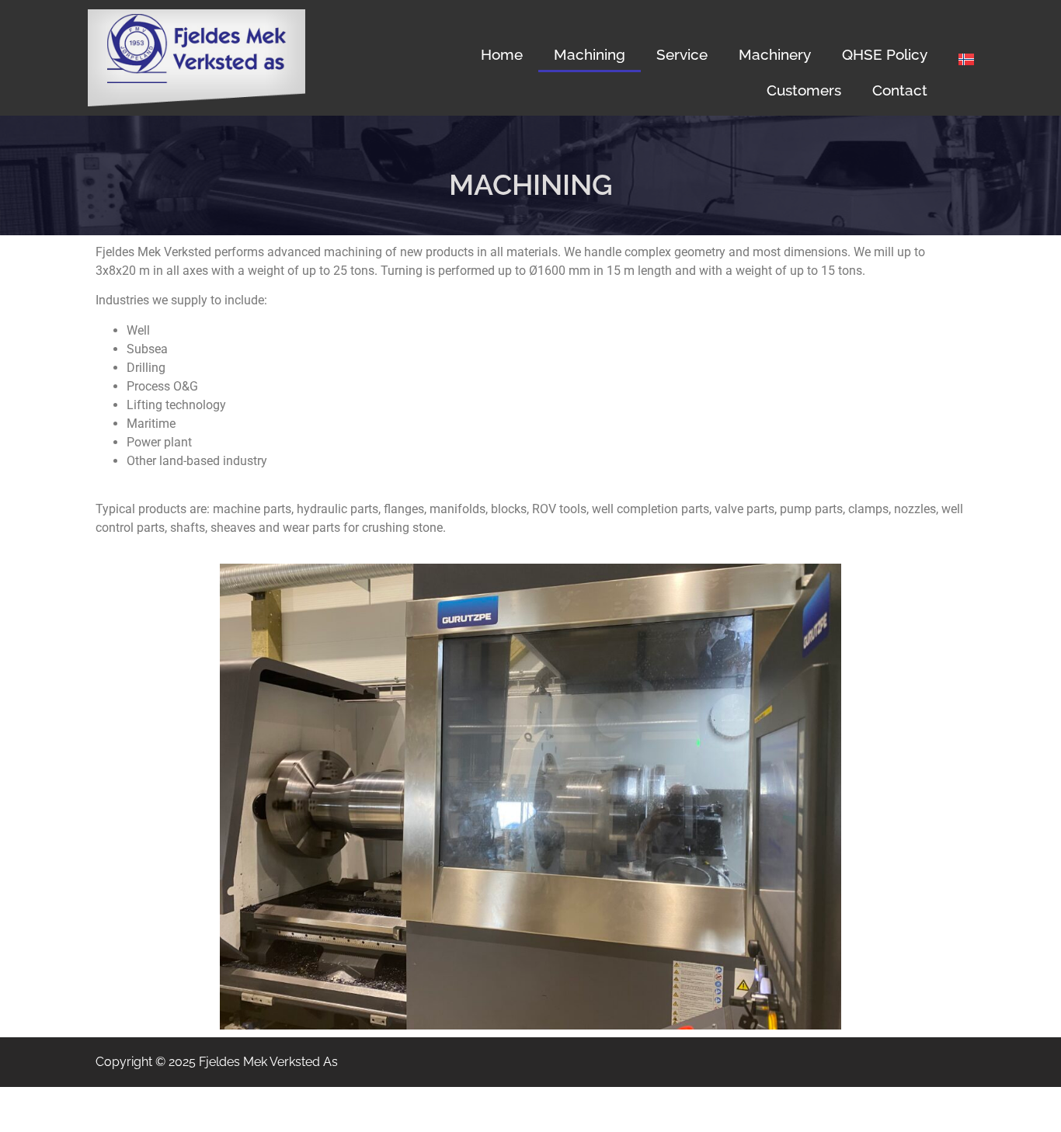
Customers (804, 90)
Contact (899, 90)
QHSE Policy (884, 54)
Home (502, 54)
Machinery (775, 54)
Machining (589, 54)
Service (682, 54)
